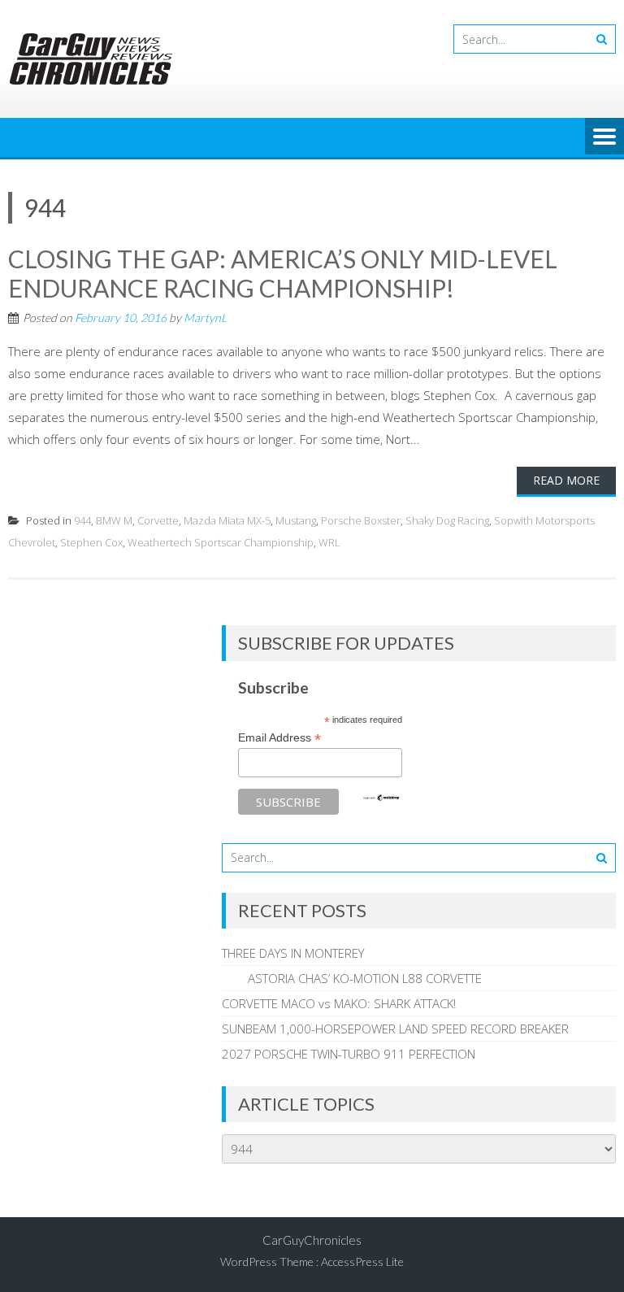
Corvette (158, 520)
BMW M (114, 520)
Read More (566, 480)
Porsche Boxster (361, 520)
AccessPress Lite (362, 1261)
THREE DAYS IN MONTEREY (293, 953)
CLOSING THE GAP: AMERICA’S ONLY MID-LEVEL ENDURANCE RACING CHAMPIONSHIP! (282, 273)
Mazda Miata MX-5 (227, 520)
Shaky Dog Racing (447, 520)
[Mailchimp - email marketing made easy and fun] (381, 797)
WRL (329, 542)
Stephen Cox (91, 542)
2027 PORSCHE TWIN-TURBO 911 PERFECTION (348, 1054)
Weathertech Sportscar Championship (221, 542)
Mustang (295, 520)
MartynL (205, 317)
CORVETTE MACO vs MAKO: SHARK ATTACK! (339, 1003)
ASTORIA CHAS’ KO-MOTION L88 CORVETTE (352, 978)
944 (82, 520)
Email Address (279, 738)
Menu (604, 137)
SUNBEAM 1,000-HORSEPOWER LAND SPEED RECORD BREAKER (395, 1028)
